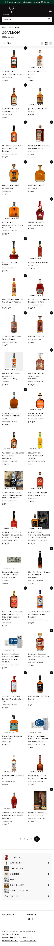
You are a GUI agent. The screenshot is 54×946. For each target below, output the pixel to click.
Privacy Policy (9, 937)
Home (4, 28)
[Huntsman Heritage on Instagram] (28, 919)
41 (31, 839)
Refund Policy (26, 937)
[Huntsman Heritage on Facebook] (33, 919)
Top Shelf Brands (10, 934)
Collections (14, 28)
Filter (9, 43)
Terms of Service (28, 940)
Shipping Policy (10, 940)
